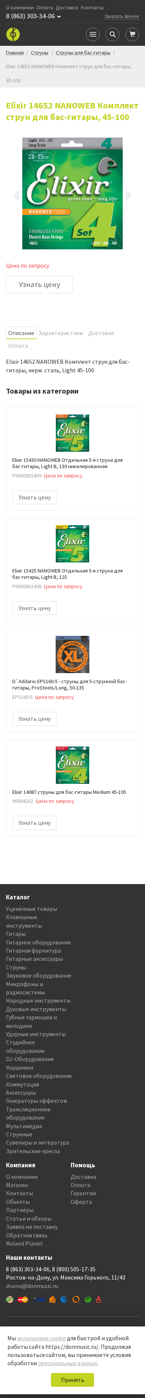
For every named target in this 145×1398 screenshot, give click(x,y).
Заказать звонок (121, 16)
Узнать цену (39, 284)
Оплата (44, 7)
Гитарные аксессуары (34, 958)
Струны (16, 967)
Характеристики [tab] (61, 333)
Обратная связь (27, 1235)
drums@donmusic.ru (32, 1286)
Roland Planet (24, 1243)
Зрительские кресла (33, 1151)
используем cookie (41, 1338)
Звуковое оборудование (38, 975)
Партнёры (19, 1210)
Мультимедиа (24, 1126)
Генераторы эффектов (36, 1100)
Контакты (92, 7)
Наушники (19, 1067)
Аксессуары (21, 1092)
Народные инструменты (38, 1000)
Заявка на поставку (32, 1226)
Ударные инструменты (36, 1034)
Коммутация (22, 1084)
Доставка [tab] (101, 333)
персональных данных (67, 1363)
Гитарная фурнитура (33, 950)
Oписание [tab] (21, 333)
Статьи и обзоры (28, 1218)
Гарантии (83, 1193)
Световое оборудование (39, 1075)
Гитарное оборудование (38, 942)
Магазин (17, 1185)
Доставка (67, 7)
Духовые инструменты (36, 1009)
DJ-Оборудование (30, 1059)
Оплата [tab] (18, 345)
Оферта (81, 1201)
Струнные (19, 1134)
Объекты (18, 1201)
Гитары (16, 933)
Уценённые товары (31, 908)
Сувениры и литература (37, 1142)
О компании (20, 7)
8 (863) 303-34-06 (30, 16)
